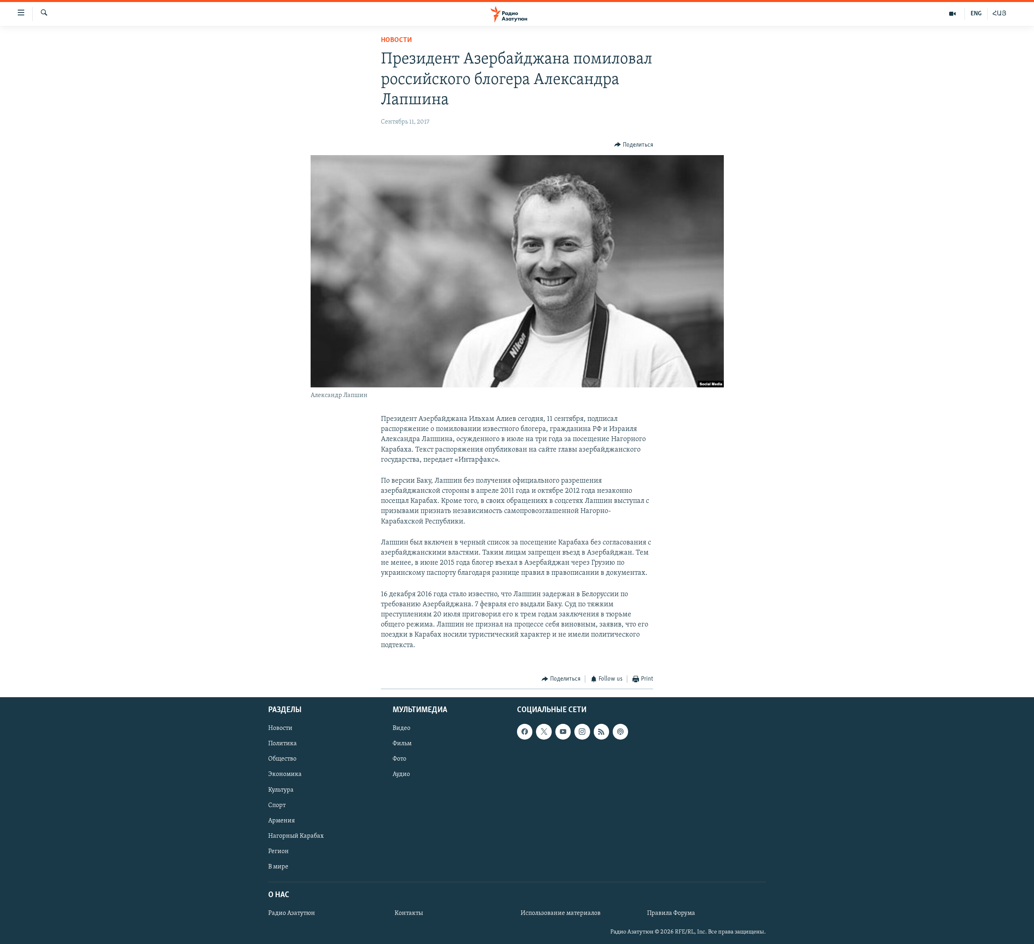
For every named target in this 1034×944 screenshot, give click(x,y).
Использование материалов (561, 913)
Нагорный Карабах (296, 836)
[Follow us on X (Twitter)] (543, 732)
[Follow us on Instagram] (582, 732)
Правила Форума (671, 913)
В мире (278, 867)
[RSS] (601, 732)
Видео (401, 728)
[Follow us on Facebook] (524, 732)
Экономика (285, 775)
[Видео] (952, 13)
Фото (399, 759)
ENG (976, 14)
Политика (282, 744)
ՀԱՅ (999, 14)
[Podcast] (620, 732)
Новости (396, 40)
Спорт (277, 805)
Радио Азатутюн (291, 913)
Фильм (402, 744)
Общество (282, 759)
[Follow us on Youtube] (563, 732)
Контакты (409, 913)
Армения (281, 821)
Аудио (401, 775)
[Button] (633, 145)
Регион (278, 851)
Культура (281, 790)
